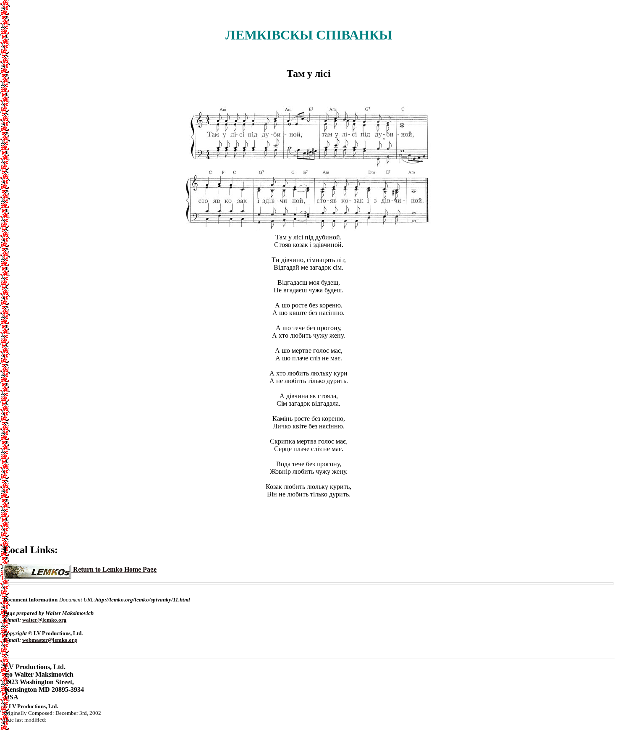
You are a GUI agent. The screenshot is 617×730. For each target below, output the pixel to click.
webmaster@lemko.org (49, 640)
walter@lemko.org (44, 620)
